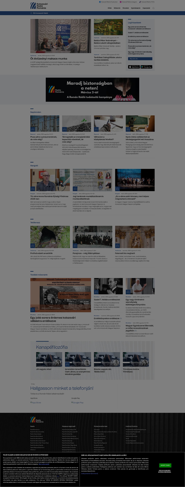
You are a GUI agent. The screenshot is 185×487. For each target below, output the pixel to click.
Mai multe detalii (44, 464)
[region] (92, 469)
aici (58, 476)
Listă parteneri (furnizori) (89, 473)
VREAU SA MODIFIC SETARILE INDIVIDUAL (164, 471)
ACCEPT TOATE (165, 465)
